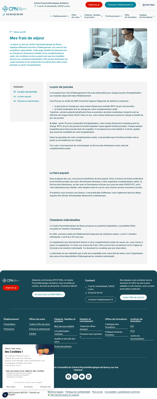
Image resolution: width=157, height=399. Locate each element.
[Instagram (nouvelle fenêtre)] (75, 377)
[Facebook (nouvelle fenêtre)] (68, 377)
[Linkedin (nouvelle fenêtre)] (89, 377)
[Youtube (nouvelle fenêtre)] (82, 377)
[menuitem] (131, 16)
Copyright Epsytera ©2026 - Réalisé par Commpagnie (21, 393)
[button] (59, 16)
